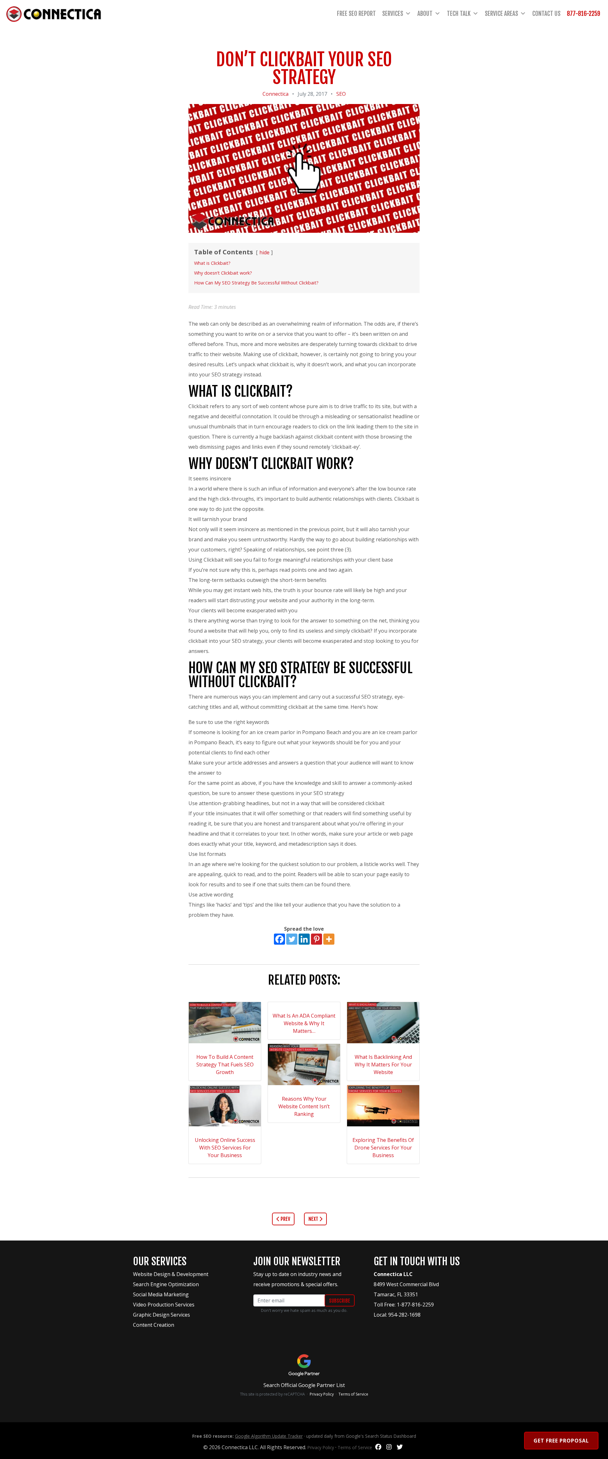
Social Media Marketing (161, 1294)
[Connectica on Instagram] (389, 1447)
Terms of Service (353, 1394)
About (425, 13)
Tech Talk (459, 13)
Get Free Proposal (561, 1440)
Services (392, 13)
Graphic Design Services (161, 1314)
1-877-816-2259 (415, 1304)
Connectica (275, 93)
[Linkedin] (304, 939)
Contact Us (546, 13)
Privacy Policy (322, 1394)
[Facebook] (279, 939)
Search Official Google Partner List (304, 1385)
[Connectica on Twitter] (400, 1447)
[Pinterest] (316, 939)
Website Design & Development (170, 1274)
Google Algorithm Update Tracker (269, 1436)
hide (264, 252)
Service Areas (501, 13)
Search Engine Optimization (166, 1284)
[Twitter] (291, 939)
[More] (328, 939)
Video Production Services (163, 1304)
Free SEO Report (356, 13)
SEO (341, 93)
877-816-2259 (583, 13)
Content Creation (153, 1324)
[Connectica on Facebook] (378, 1447)
